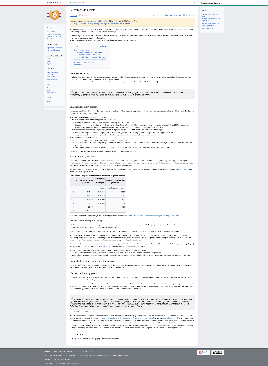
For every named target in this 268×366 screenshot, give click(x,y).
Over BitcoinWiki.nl (63, 363)
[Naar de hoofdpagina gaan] (54, 15)
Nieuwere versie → (118, 24)
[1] (76, 339)
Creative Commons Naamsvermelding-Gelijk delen (89, 355)
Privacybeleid (49, 363)
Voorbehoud (75, 363)
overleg (93, 21)
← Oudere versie (85, 24)
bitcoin (99, 29)
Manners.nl (82, 312)
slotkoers (109, 160)
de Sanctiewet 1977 (169, 318)
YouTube (133, 151)
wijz (75, 24)
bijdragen (101, 21)
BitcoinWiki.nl (54, 2)
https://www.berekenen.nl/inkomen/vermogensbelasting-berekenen (153, 216)
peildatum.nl (181, 169)
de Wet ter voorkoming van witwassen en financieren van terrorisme (127, 318)
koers (106, 246)
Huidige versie (99, 24)
